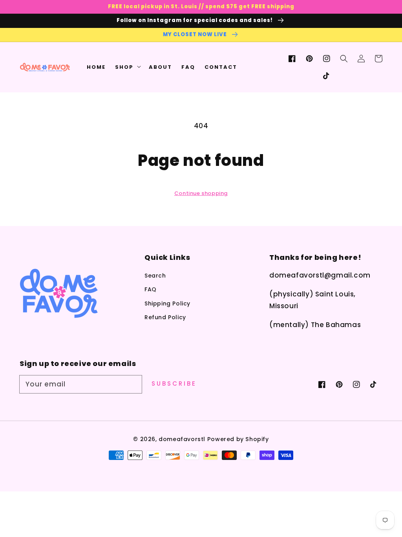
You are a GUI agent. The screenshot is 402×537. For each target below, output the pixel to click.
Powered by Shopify (238, 439)
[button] (344, 58)
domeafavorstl (182, 439)
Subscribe (174, 383)
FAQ (150, 289)
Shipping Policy (167, 303)
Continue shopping (201, 193)
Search (155, 276)
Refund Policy (165, 317)
